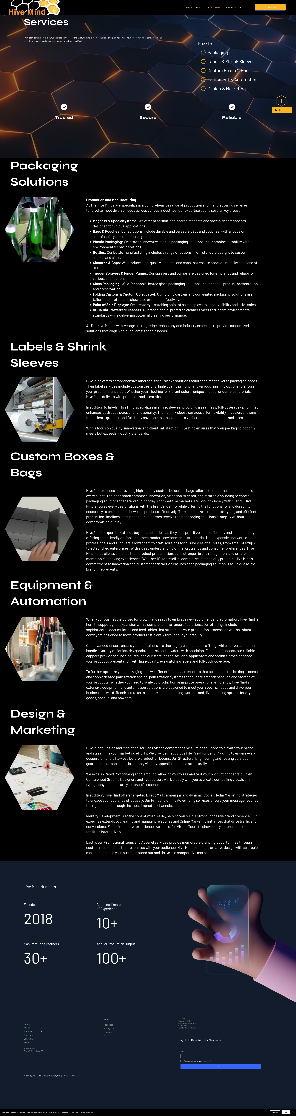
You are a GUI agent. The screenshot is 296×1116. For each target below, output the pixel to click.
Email (182, 1052)
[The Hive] (42, 1031)
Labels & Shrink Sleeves (230, 61)
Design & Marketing (226, 88)
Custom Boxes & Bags (229, 70)
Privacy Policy (29, 1048)
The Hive (28, 1031)
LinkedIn (108, 1032)
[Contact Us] (42, 1038)
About (27, 1027)
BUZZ (26, 1042)
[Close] (293, 1112)
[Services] (42, 1035)
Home (27, 1023)
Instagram (109, 1028)
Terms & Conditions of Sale (35, 1051)
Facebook (108, 1024)
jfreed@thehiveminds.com (187, 1028)
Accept (286, 1112)
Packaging (217, 52)
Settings (275, 1112)
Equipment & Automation (232, 79)
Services (28, 1035)
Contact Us (29, 1038)
